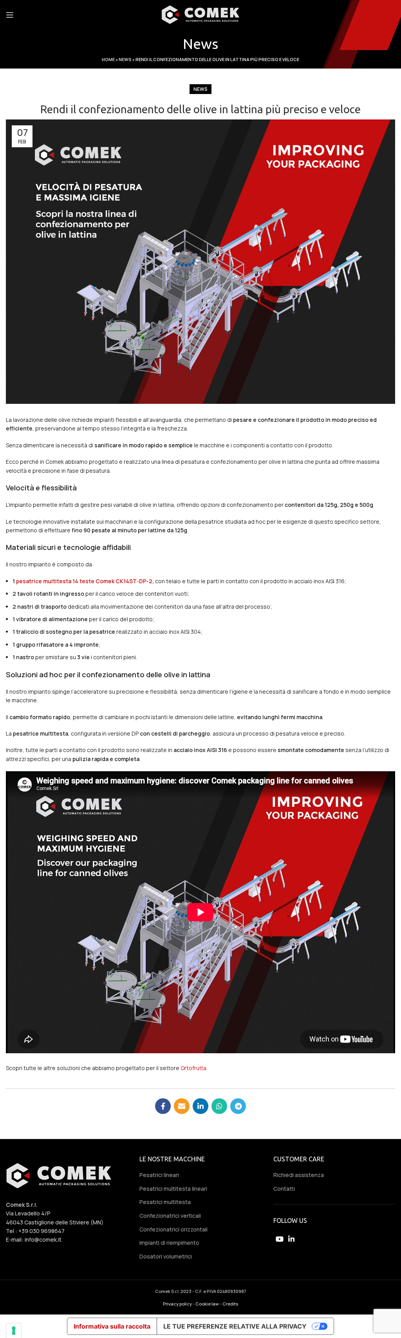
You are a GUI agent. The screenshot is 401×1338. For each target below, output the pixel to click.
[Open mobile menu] (10, 15)
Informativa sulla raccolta (112, 1326)
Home (108, 59)
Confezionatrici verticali (170, 1215)
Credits (230, 1304)
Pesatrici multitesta (165, 1202)
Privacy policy (177, 1304)
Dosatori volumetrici (165, 1256)
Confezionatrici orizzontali (173, 1229)
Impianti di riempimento (169, 1242)
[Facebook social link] (163, 1106)
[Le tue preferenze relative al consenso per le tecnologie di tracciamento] (13, 1330)
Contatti (284, 1188)
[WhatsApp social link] (219, 1106)
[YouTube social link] (279, 1239)
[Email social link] (182, 1106)
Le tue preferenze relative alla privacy (235, 1326)
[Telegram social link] (238, 1106)
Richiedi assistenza (298, 1175)
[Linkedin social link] (200, 1106)
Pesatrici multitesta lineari (173, 1188)
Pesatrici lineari (159, 1175)
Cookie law (207, 1304)
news (200, 89)
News (125, 59)
